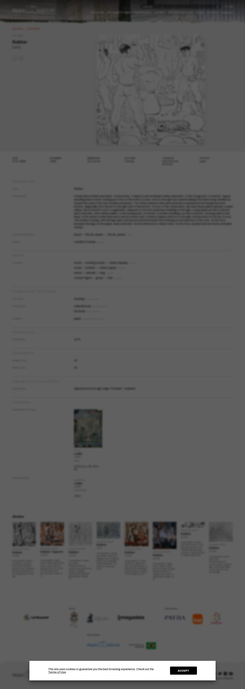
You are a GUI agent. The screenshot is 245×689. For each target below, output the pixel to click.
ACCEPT (183, 670)
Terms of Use (57, 672)
